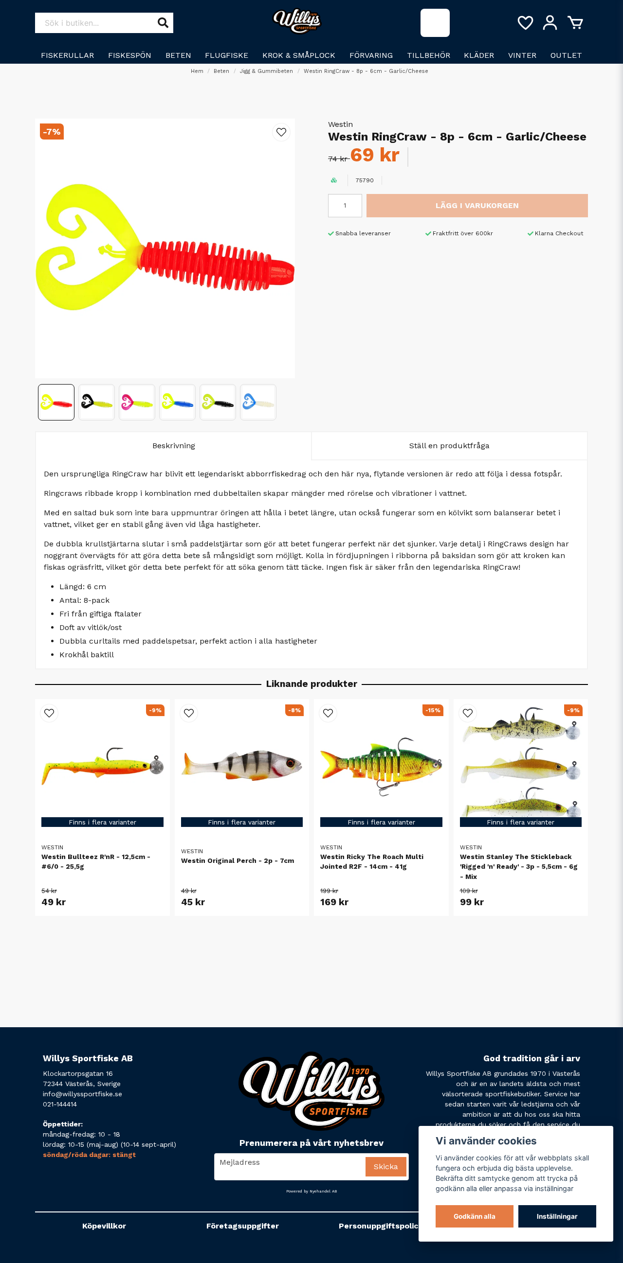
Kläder (479, 55)
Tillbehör (428, 55)
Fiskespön (129, 55)
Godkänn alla (474, 1216)
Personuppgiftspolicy (381, 1225)
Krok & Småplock (298, 55)
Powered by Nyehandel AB (311, 1191)
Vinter (522, 55)
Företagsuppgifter (242, 1225)
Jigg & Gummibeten (266, 71)
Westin (340, 124)
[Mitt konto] (550, 23)
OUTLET (566, 55)
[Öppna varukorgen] (575, 23)
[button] (281, 132)
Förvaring (371, 55)
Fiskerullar (67, 55)
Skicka (386, 1166)
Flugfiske (226, 55)
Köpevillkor (104, 1225)
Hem (197, 71)
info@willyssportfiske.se (82, 1094)
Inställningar (557, 1216)
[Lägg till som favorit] (524, 23)
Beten (178, 55)
